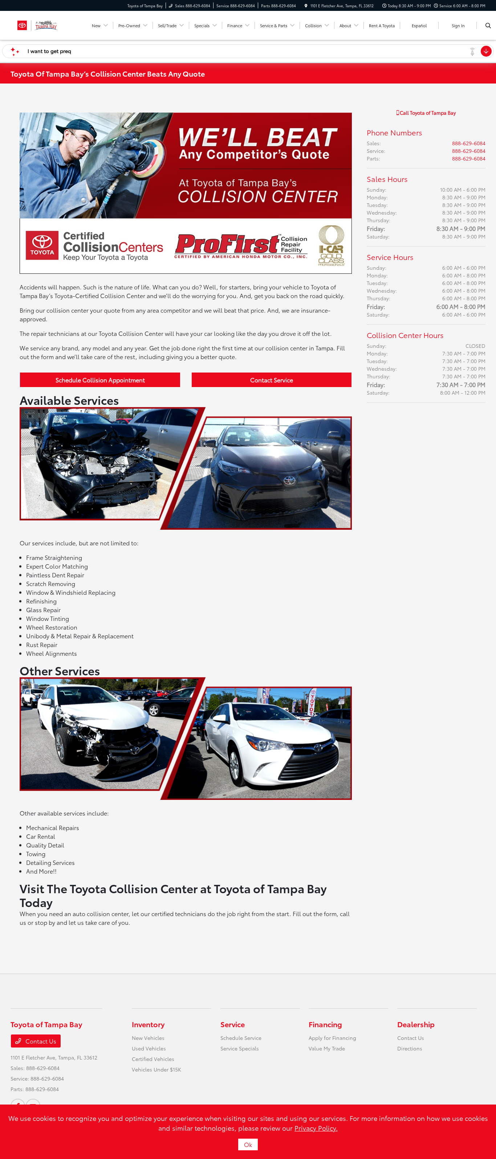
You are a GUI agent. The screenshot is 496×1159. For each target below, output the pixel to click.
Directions (409, 1048)
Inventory (148, 1024)
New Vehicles (148, 1037)
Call (427, 112)
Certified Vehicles (153, 1058)
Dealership (416, 1024)
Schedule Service (240, 1037)
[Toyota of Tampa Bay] (38, 24)
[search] (488, 25)
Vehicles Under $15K (156, 1069)
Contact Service (271, 379)
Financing (325, 1024)
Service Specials (239, 1048)
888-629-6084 (468, 143)
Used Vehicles (149, 1048)
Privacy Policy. (316, 1127)
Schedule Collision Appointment (100, 379)
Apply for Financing (332, 1037)
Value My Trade (327, 1048)
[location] (306, 5)
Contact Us (40, 1041)
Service (232, 1024)
